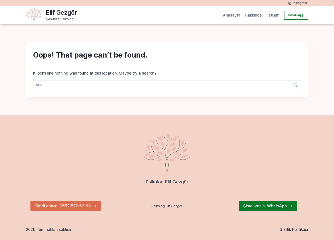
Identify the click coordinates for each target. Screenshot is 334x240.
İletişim (273, 15)
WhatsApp (296, 15)
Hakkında (253, 15)
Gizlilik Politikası (293, 229)
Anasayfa (231, 15)
